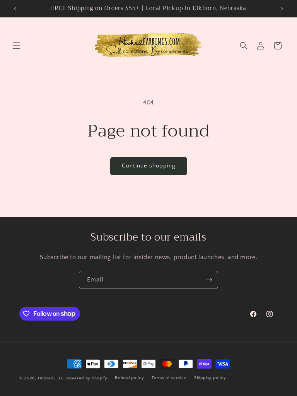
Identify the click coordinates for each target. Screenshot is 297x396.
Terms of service (169, 378)
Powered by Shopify (86, 378)
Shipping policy (210, 378)
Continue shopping (149, 165)
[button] (16, 45)
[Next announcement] (281, 8)
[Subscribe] (209, 280)
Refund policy (129, 378)
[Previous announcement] (15, 8)
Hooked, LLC (51, 378)
